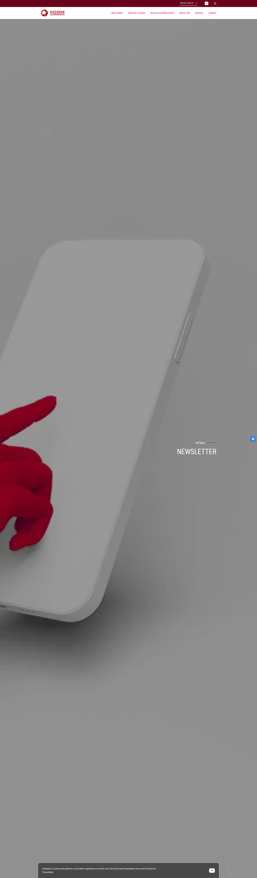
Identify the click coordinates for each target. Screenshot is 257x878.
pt (206, 3)
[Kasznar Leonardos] (52, 12)
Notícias (199, 13)
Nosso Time (184, 13)
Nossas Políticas (186, 3)
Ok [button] (212, 870)
